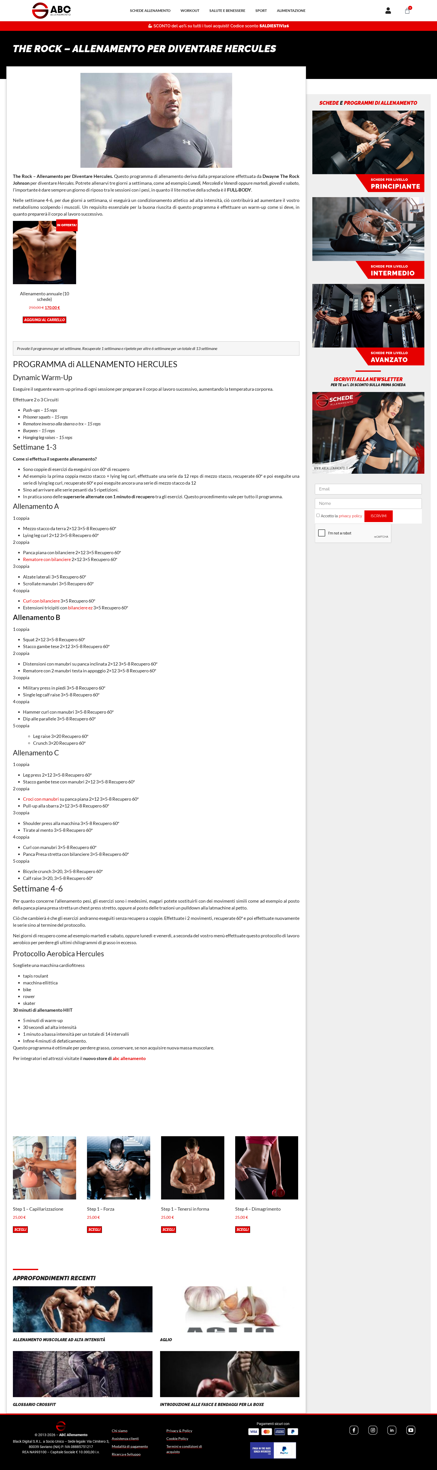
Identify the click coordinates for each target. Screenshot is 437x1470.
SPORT (261, 10)
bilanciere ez (80, 607)
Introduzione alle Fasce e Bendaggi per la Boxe (212, 1404)
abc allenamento (129, 1058)
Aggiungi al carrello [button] (44, 320)
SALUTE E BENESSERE (227, 10)
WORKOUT (190, 10)
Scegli (20, 1230)
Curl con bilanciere (41, 601)
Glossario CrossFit (34, 1404)
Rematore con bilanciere (47, 559)
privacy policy (350, 516)
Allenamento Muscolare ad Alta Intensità (59, 1339)
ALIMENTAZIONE (291, 10)
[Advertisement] (156, 1100)
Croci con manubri (41, 799)
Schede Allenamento (150, 10)
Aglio (166, 1339)
